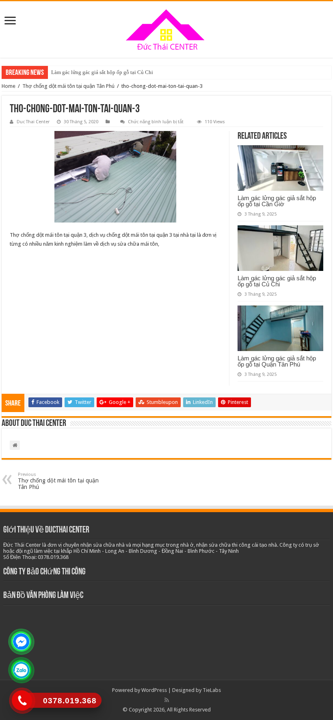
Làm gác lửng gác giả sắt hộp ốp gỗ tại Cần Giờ (277, 200)
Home (8, 86)
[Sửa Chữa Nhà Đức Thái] (166, 29)
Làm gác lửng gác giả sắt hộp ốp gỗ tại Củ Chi (102, 72)
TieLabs (212, 690)
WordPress (154, 690)
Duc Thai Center (33, 121)
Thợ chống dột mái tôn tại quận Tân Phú (68, 86)
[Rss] (167, 700)
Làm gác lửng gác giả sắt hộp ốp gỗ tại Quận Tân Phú (277, 361)
